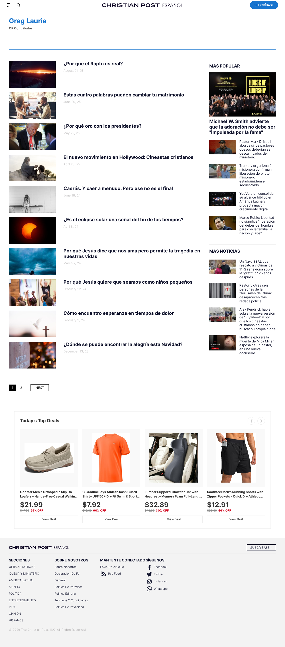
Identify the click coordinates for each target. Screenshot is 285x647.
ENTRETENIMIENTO (22, 600)
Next (40, 387)
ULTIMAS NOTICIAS (22, 567)
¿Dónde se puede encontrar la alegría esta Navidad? (123, 344)
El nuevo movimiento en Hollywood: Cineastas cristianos (128, 157)
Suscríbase (264, 5)
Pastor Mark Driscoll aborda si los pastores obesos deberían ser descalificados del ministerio (256, 149)
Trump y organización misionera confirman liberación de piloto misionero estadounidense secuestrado (256, 175)
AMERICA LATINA (21, 580)
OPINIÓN (15, 613)
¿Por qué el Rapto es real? (93, 63)
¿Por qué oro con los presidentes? (102, 126)
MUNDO (14, 587)
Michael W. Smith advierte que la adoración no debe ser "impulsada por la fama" (242, 127)
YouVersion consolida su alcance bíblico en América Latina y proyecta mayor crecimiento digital (256, 201)
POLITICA (15, 593)
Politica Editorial (65, 593)
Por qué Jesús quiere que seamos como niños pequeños (128, 282)
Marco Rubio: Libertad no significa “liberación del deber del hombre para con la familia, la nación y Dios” (257, 225)
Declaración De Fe (67, 573)
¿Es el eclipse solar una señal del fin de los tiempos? (123, 219)
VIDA (12, 607)
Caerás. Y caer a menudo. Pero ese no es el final (118, 188)
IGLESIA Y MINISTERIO (24, 573)
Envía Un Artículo (112, 567)
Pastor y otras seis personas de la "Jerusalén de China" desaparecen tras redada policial (255, 293)
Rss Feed (114, 573)
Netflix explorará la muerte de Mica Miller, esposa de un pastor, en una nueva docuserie (257, 345)
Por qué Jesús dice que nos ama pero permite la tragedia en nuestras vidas (131, 253)
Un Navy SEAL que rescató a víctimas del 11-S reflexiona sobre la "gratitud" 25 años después (256, 269)
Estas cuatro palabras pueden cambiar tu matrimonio (123, 95)
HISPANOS (16, 620)
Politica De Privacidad (69, 607)
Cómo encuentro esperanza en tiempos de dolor (118, 313)
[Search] (18, 5)
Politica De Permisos (69, 587)
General (60, 580)
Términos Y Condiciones (71, 600)
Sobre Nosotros (66, 567)
